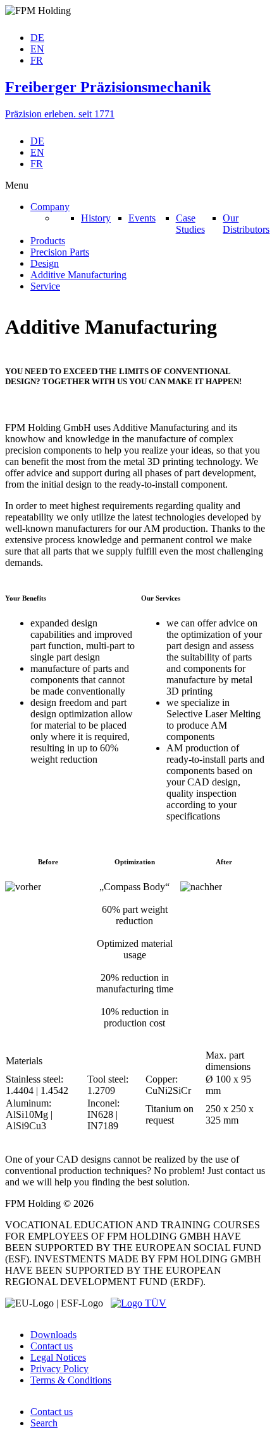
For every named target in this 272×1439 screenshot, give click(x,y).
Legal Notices (58, 1357)
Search (44, 1423)
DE (37, 37)
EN (37, 49)
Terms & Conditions (70, 1380)
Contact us (51, 1346)
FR (36, 60)
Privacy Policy (59, 1368)
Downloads (53, 1334)
